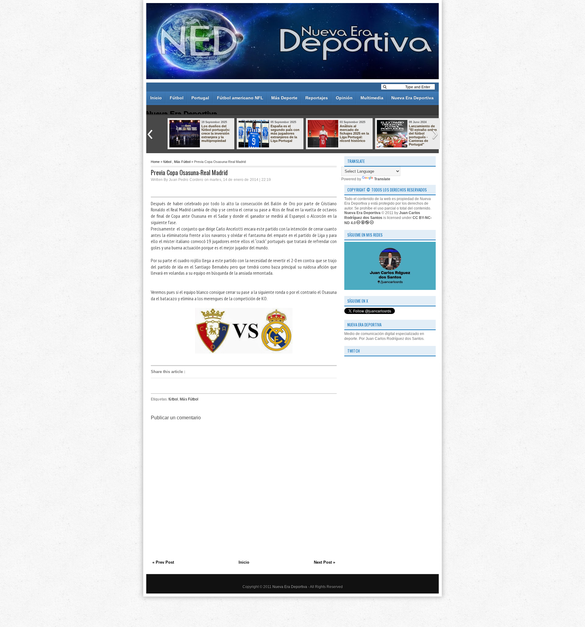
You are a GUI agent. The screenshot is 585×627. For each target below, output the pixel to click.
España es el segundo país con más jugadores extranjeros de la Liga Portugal (285, 133)
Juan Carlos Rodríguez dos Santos (382, 215)
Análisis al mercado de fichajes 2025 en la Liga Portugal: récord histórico (354, 133)
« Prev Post (163, 562)
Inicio (156, 97)
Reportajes (316, 97)
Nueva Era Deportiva (412, 97)
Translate (382, 179)
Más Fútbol (182, 162)
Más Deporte (284, 97)
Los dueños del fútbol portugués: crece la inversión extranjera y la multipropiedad (215, 133)
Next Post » (324, 562)
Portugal (200, 97)
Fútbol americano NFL (240, 97)
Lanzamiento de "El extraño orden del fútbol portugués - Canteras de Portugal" (423, 135)
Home (155, 162)
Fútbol (176, 97)
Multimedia (371, 97)
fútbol (167, 162)
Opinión (344, 97)
